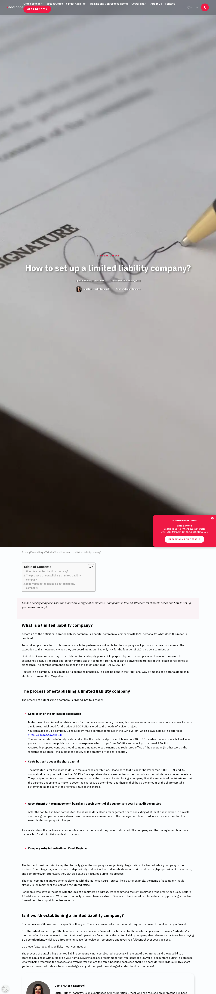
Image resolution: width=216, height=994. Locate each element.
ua (197, 7)
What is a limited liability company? (47, 571)
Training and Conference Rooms (108, 3)
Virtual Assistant (76, 3)
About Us (156, 3)
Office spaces (31, 3)
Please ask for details (184, 505)
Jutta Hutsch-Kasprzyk (97, 289)
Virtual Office (54, 3)
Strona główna (29, 552)
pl (191, 7)
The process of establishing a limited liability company (53, 577)
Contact (170, 3)
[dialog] (5, 988)
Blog (40, 552)
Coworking (138, 3)
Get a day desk (37, 9)
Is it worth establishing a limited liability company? (50, 585)
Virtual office (108, 255)
